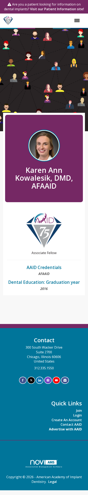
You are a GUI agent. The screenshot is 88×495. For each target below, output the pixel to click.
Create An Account (67, 420)
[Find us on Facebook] (23, 380)
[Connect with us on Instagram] (48, 380)
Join (79, 410)
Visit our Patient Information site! (57, 9)
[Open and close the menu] (48, 20)
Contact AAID (71, 424)
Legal (52, 481)
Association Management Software (44, 467)
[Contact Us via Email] (65, 380)
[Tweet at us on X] (31, 380)
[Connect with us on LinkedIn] (39, 380)
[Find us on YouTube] (56, 380)
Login (77, 415)
